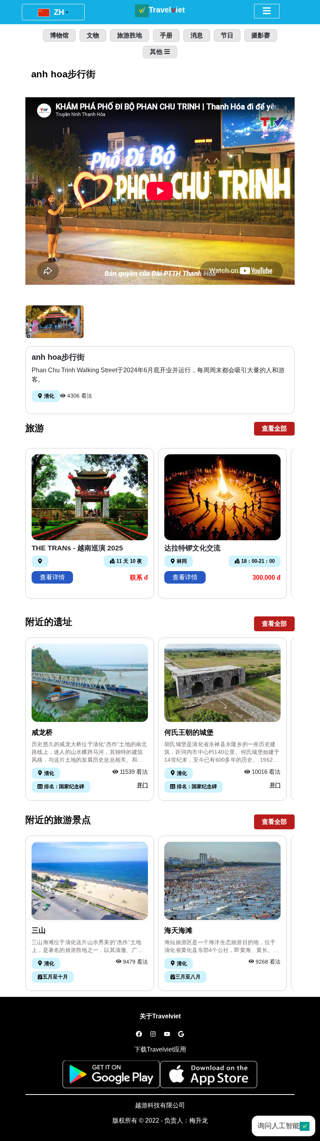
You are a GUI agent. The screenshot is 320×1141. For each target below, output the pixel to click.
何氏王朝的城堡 (188, 732)
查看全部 (274, 428)
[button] (54, 321)
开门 (142, 785)
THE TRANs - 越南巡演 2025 (77, 548)
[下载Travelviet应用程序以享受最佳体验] (111, 1076)
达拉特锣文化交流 (192, 548)
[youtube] (167, 1034)
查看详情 (52, 577)
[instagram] (153, 1034)
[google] (181, 1034)
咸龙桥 (42, 732)
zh (58, 12)
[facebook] (139, 1034)
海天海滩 (178, 930)
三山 (39, 930)
